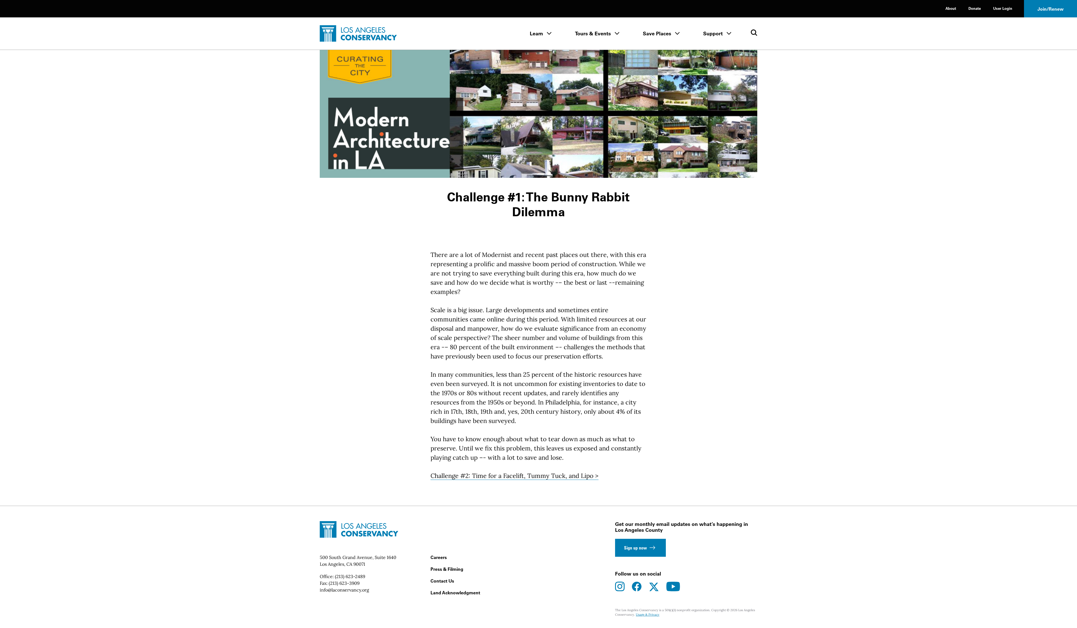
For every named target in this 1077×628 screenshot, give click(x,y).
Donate (974, 8)
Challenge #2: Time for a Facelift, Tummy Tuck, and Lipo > (515, 476)
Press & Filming (447, 569)
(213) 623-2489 (350, 576)
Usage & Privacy (647, 615)
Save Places (657, 33)
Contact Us (442, 581)
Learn (536, 33)
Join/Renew (1050, 9)
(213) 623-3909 (344, 583)
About (950, 8)
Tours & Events (593, 33)
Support (713, 33)
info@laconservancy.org (344, 590)
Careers (439, 557)
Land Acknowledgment (455, 592)
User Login (1002, 8)
